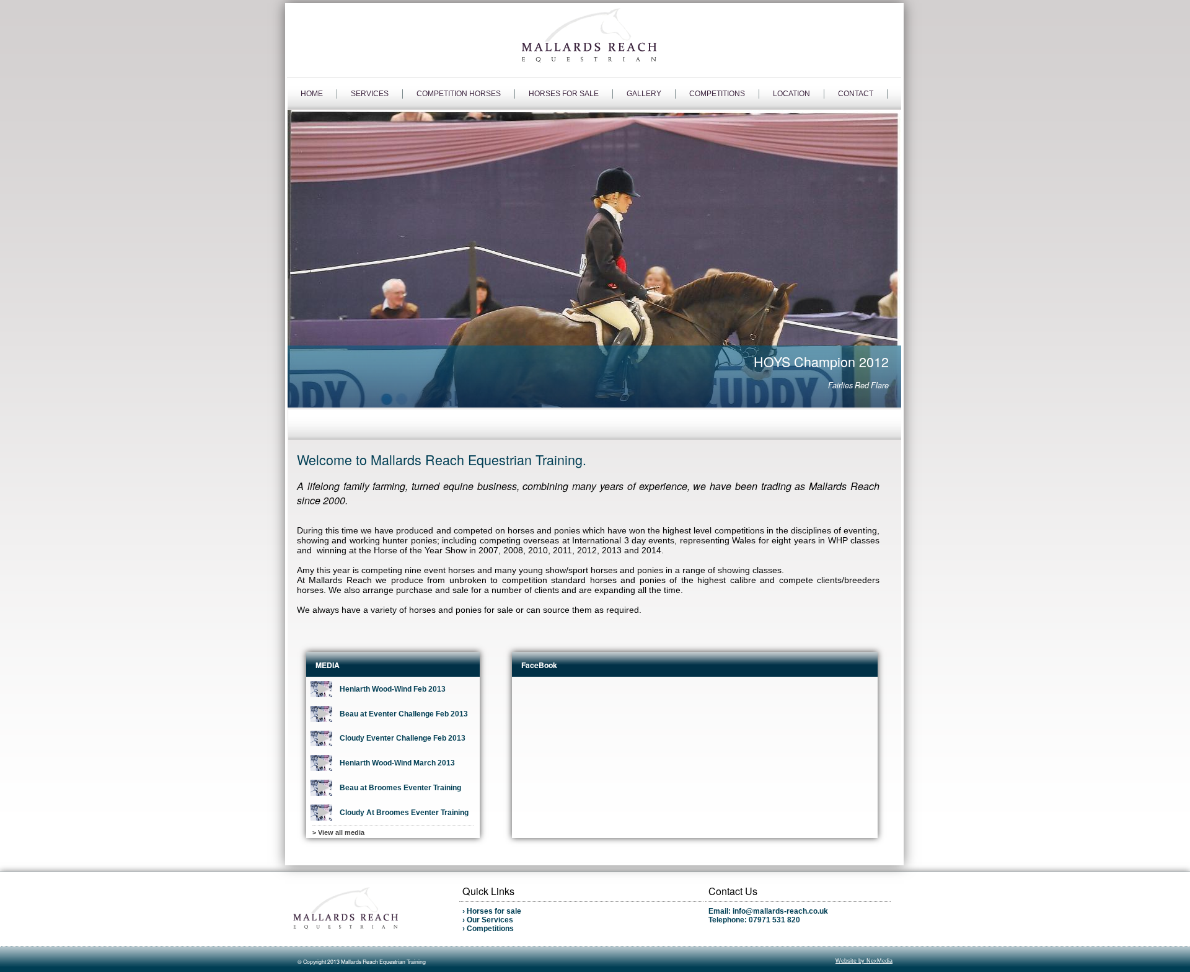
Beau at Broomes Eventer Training (400, 787)
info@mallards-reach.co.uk (780, 911)
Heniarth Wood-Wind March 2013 (397, 763)
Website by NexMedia (863, 961)
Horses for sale (494, 911)
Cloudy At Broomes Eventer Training (404, 812)
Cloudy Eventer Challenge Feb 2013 (402, 738)
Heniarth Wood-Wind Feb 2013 (393, 689)
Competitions (490, 928)
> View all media (338, 832)
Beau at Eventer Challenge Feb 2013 (404, 714)
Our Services (490, 920)
